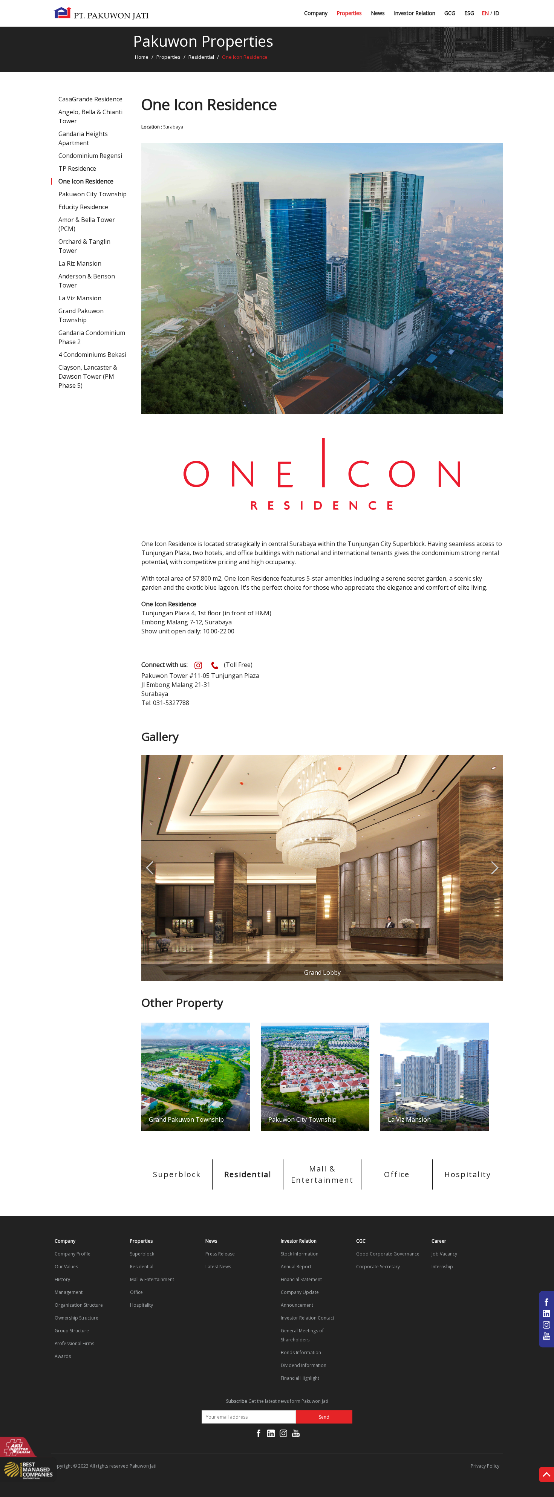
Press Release (220, 1254)
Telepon (215, 665)
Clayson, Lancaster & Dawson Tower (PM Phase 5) (87, 376)
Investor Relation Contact (307, 1318)
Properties (349, 13)
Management (69, 1292)
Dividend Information (303, 1365)
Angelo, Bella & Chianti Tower (90, 116)
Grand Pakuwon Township (81, 315)
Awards (63, 1356)
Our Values (66, 1266)
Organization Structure (79, 1305)
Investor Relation (414, 13)
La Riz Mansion (79, 263)
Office (397, 1174)
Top (547, 1476)
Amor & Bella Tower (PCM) (86, 224)
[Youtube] (296, 1435)
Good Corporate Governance (387, 1254)
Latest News (386, 16)
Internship (442, 1266)
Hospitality (467, 1174)
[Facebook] (258, 1435)
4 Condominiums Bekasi (92, 354)
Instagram (198, 665)
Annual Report (296, 1266)
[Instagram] (283, 1435)
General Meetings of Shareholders (302, 1335)
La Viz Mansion (79, 298)
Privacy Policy (485, 1466)
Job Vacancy (444, 1254)
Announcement (297, 1305)
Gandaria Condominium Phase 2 (91, 337)
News (378, 13)
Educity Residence (83, 207)
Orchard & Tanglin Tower (84, 246)
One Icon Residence (85, 181)
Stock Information (299, 1254)
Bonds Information (301, 1352)
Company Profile (72, 1254)
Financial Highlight (300, 1378)
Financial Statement (301, 1279)
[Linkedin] (271, 1435)
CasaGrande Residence (90, 99)
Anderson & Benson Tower (86, 280)
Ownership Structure (76, 1318)
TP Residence (77, 168)
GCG (449, 13)
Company (316, 13)
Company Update (300, 1292)
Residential (201, 57)
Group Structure (72, 1330)
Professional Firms (74, 1343)
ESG (469, 13)
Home (141, 57)
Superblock (177, 1174)
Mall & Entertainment (322, 1174)
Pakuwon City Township (92, 194)
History (62, 1279)
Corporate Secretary (378, 1266)
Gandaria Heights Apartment (83, 138)
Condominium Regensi (90, 155)
